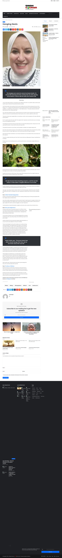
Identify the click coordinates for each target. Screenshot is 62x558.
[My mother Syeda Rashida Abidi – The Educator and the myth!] (45, 112)
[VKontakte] (18, 29)
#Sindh (41, 389)
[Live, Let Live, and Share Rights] (21, 343)
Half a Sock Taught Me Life (10, 207)
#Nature (25, 285)
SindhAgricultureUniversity (36, 396)
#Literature (33, 389)
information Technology (33, 13)
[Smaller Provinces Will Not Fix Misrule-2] (28, 393)
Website (23, 371)
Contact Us (5, 16)
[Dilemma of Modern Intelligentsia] (24, 393)
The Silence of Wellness (9, 266)
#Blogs (11, 285)
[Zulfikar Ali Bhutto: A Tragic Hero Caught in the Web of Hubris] (5, 508)
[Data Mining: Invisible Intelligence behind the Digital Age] (55, 121)
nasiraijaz (5, 26)
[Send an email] (7, 26)
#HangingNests (18, 285)
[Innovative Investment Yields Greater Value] (8, 343)
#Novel (38, 389)
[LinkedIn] (8, 29)
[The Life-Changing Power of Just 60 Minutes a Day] (45, 73)
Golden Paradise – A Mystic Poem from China (53, 34)
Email (4, 371)
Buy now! (57, 556)
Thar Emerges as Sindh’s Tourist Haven (53, 25)
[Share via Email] (29, 290)
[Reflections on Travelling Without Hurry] (46, 131)
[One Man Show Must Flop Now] (34, 343)
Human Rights (16, 13)
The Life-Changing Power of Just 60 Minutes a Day (54, 38)
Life (30, 285)
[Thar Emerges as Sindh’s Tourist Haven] (45, 26)
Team (52, 556)
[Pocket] (22, 29)
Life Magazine (8, 278)
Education (22, 13)
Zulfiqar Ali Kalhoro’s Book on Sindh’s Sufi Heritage (12, 468)
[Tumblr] (11, 29)
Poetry (37, 394)
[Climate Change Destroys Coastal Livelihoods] (28, 399)
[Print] (31, 290)
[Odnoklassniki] (20, 29)
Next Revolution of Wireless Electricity (54, 135)
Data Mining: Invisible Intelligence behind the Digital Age (55, 125)
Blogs (6, 19)
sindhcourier (35, 285)
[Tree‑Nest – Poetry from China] (19, 393)
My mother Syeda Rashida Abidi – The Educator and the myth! (54, 111)
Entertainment (42, 13)
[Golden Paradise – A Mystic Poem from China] (45, 34)
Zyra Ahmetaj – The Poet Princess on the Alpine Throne (8, 462)
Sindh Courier (18, 556)
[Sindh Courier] (31, 7)
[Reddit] (15, 29)
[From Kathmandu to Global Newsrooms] (19, 397)
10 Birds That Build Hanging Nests (11, 194)
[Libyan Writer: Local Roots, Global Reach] (45, 30)
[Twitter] (6, 29)
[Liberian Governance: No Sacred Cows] (28, 389)
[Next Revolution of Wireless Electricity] (55, 131)
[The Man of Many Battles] (24, 397)
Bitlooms (29, 556)
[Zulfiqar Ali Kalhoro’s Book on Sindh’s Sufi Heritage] (5, 468)
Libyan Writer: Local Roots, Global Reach (53, 29)
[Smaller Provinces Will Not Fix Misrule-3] (24, 389)
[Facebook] (4, 29)
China (42, 391)
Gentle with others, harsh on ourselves (46, 125)
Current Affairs (9, 13)
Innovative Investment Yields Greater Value (8, 348)
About (50, 556)
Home (4, 13)
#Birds (6, 285)
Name (4, 367)
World (55, 556)
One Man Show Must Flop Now (34, 347)
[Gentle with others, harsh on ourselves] (46, 121)
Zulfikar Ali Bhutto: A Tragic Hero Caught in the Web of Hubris (12, 474)
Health (26, 13)
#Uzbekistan (34, 391)
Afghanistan (38, 391)
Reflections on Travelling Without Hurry (46, 135)
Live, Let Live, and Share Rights (21, 347)
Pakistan (33, 394)
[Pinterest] (13, 29)
